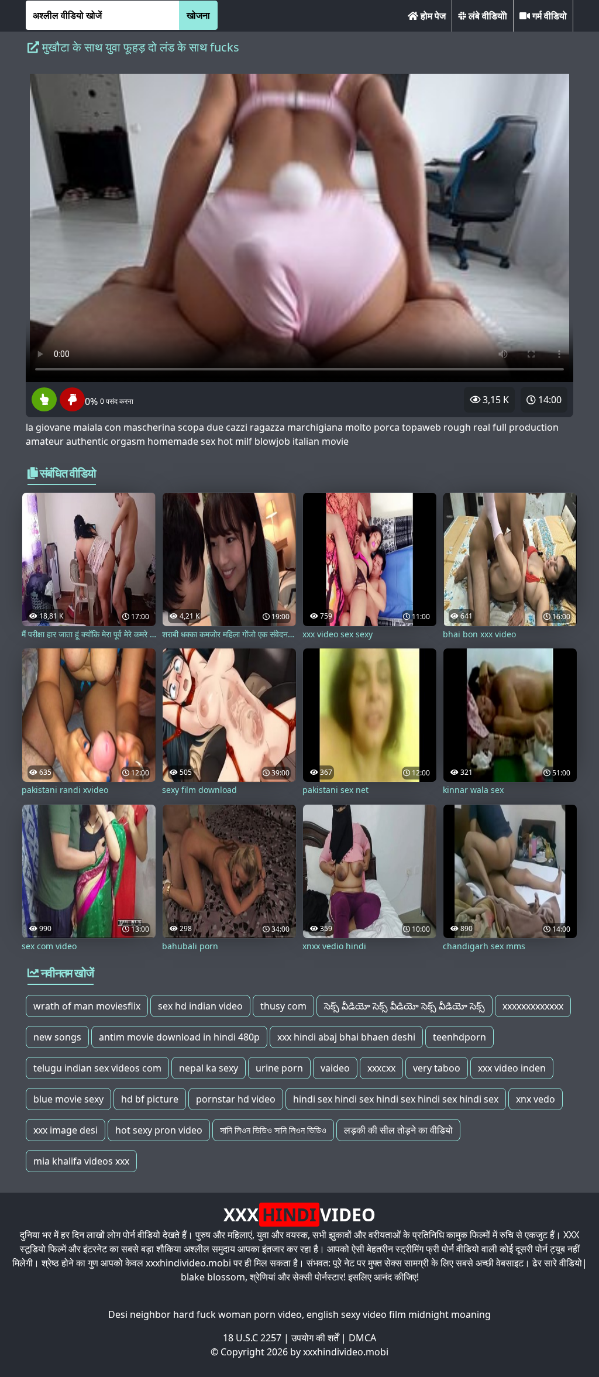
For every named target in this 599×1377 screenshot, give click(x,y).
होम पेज (432, 15)
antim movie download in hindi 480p (179, 1037)
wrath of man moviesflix (86, 1006)
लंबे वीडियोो (486, 15)
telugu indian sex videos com (97, 1068)
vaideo (335, 1068)
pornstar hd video (236, 1099)
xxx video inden (512, 1068)
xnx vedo (535, 1099)
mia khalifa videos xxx (81, 1161)
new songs (57, 1037)
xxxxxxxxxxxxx (532, 1006)
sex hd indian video (200, 1006)
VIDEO (299, 1215)
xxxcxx (381, 1068)
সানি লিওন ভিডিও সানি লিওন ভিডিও (273, 1130)
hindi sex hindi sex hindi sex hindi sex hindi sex (395, 1099)
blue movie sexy (68, 1099)
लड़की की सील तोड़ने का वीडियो (398, 1130)
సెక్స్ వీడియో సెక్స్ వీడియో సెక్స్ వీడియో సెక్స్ (404, 1006)
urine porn (279, 1068)
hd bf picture (149, 1099)
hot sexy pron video (158, 1130)
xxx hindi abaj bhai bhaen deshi (346, 1037)
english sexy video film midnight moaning (399, 1314)
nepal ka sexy (208, 1068)
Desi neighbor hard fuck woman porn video (205, 1314)
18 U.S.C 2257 (252, 1337)
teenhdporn (459, 1037)
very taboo (436, 1068)
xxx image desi (65, 1130)
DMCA (362, 1337)
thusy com (283, 1006)
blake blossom (213, 1276)
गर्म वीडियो (548, 15)
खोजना (198, 15)
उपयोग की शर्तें (315, 1337)
